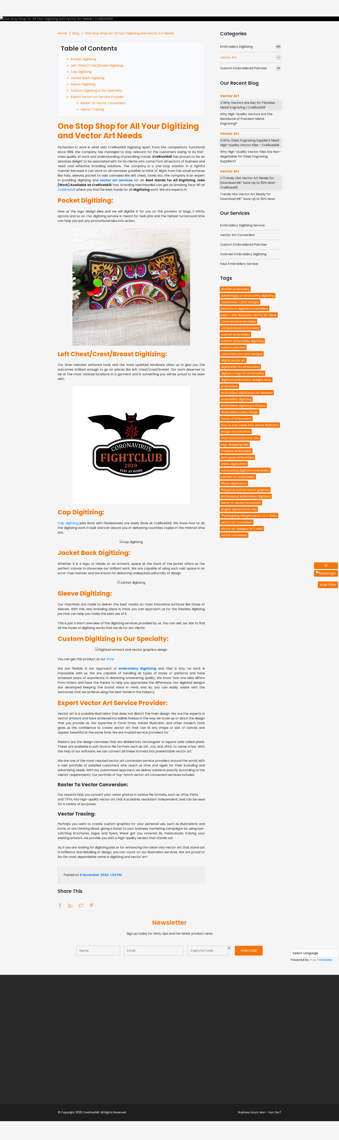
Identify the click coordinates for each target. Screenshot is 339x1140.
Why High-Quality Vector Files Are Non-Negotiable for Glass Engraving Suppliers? (250, 156)
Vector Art (228, 57)
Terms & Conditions (202, 1041)
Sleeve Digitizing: (83, 84)
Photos (63, 1036)
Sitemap (193, 1102)
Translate (324, 960)
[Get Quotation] (326, 565)
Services (174, 8)
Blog (75, 33)
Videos (63, 1044)
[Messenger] (326, 573)
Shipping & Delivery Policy (202, 1070)
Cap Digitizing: (81, 71)
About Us (284, 8)
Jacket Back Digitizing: (88, 78)
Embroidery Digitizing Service (242, 225)
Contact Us (195, 1095)
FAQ (190, 1080)
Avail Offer (328, 584)
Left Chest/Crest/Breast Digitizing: (97, 65)
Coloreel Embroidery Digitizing (243, 254)
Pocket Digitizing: (84, 59)
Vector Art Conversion (237, 235)
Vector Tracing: (92, 109)
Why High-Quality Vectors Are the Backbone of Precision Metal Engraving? (246, 119)
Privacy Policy (197, 1048)
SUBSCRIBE (249, 950)
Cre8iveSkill (66, 189)
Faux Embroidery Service (239, 264)
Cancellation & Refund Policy (204, 1058)
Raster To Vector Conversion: (103, 103)
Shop (223, 8)
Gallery (201, 8)
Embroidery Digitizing (236, 46)
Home (62, 33)
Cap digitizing (68, 523)
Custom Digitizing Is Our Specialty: (96, 90)
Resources (309, 8)
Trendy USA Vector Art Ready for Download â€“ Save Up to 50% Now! (247, 196)
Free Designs (251, 8)
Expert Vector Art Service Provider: (98, 97)
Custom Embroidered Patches (243, 68)
